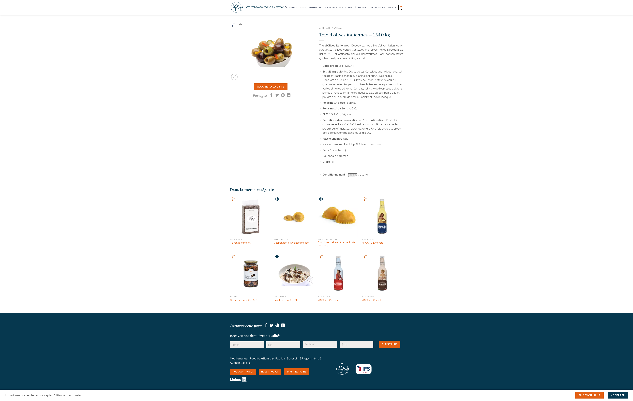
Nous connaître (333, 7)
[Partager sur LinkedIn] (288, 95)
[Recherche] (286, 7)
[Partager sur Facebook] (271, 95)
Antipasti (324, 28)
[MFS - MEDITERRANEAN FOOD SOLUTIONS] (237, 7)
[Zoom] (234, 77)
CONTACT (391, 7)
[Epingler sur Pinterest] (283, 95)
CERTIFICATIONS (377, 7)
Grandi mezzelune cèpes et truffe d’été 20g (336, 244)
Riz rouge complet (240, 242)
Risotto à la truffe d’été (286, 300)
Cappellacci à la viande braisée (291, 242)
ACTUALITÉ (350, 7)
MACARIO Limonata (372, 242)
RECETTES (362, 7)
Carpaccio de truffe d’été (243, 300)
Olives (338, 28)
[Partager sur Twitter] (277, 95)
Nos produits (315, 7)
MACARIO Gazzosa (328, 300)
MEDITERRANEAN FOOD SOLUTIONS (264, 7)
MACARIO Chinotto (372, 300)
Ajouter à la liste (270, 86)
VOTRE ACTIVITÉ (296, 7)
